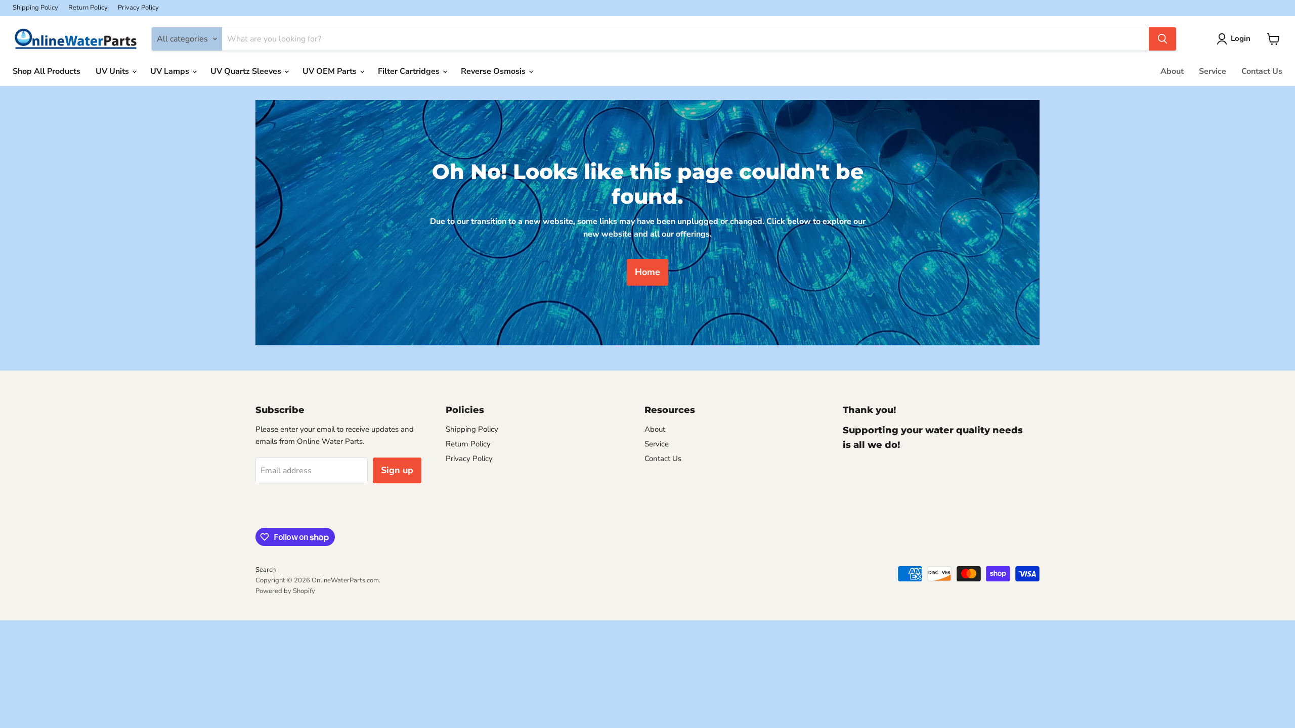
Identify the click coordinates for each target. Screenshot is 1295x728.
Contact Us (1261, 71)
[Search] (1162, 39)
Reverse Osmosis (494, 71)
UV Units (113, 71)
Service (1212, 71)
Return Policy (88, 8)
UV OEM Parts (331, 71)
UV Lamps (170, 71)
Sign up (397, 470)
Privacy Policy (138, 8)
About (1172, 71)
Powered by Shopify (285, 591)
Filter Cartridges (410, 71)
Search (265, 569)
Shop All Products (46, 71)
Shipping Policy (35, 8)
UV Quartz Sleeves (246, 71)
